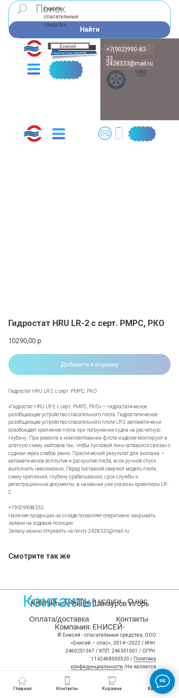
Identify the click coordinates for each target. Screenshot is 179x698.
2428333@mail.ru (129, 63)
